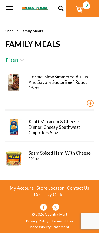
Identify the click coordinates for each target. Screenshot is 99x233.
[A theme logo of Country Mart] (35, 5)
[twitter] (55, 208)
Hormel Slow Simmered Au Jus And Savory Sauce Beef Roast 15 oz (58, 82)
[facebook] (43, 208)
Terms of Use (62, 221)
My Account (22, 188)
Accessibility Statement (49, 227)
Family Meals (31, 30)
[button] (90, 103)
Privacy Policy (37, 221)
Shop (9, 30)
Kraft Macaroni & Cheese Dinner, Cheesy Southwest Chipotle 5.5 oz (54, 127)
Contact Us (78, 188)
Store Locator (50, 188)
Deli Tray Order (49, 194)
